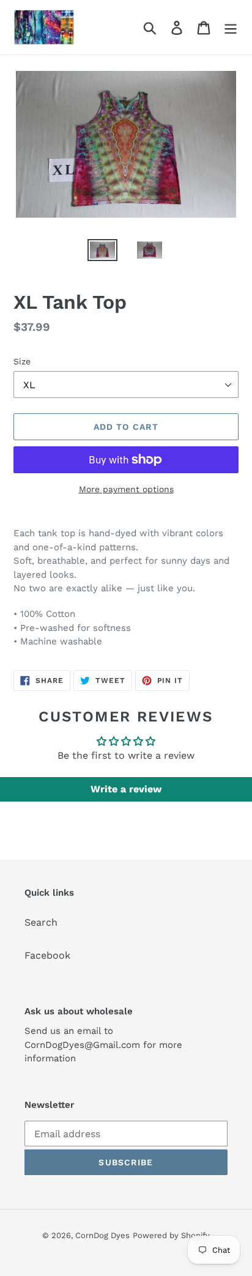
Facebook (47, 955)
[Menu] (230, 27)
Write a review (126, 789)
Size (22, 361)
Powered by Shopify (171, 1235)
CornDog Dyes (102, 1235)
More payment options (126, 489)
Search (40, 922)
